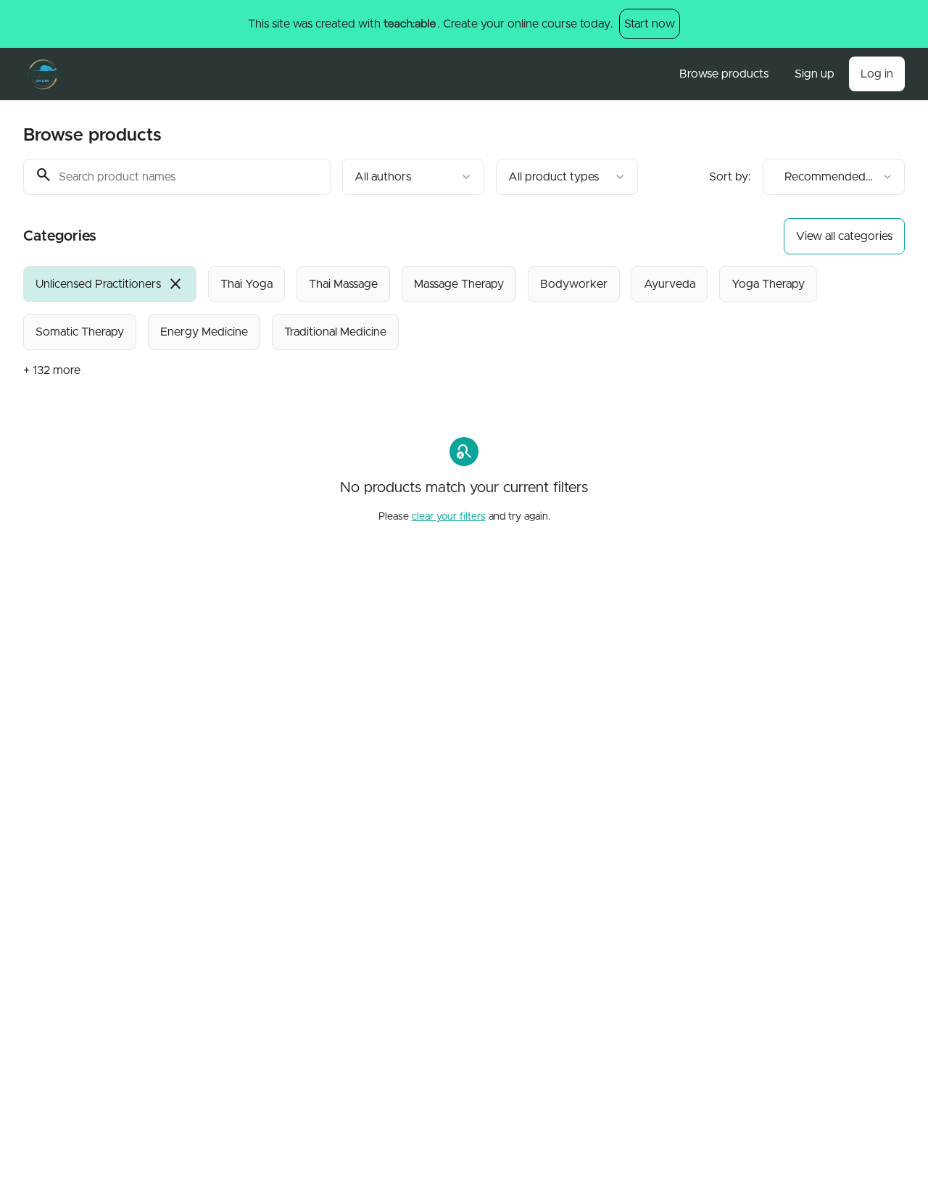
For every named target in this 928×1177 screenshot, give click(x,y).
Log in (877, 74)
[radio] (109, 284)
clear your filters (449, 517)
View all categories (844, 236)
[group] (424, 308)
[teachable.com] (409, 24)
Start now (649, 24)
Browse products (723, 74)
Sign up (814, 74)
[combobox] (413, 177)
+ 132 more (51, 370)
